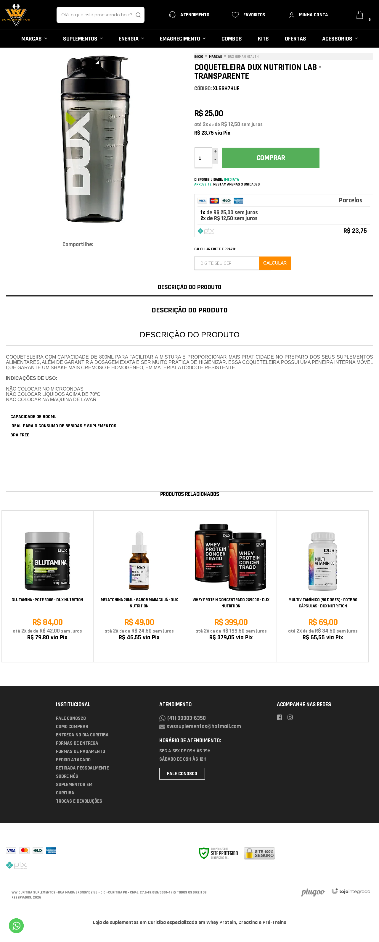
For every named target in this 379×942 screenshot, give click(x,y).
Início (198, 56)
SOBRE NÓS (67, 776)
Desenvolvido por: (312, 892)
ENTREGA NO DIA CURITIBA (82, 735)
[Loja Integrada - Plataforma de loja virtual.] (351, 891)
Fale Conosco (71, 718)
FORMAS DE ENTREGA (77, 743)
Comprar (271, 158)
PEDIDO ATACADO (73, 759)
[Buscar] (132, 15)
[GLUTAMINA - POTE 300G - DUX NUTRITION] (47, 586)
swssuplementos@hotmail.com (204, 726)
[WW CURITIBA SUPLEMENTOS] (16, 15)
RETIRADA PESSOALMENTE (82, 768)
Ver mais (231, 653)
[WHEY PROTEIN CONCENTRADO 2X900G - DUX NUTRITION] (231, 586)
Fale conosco (182, 773)
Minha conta (313, 14)
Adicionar (58, 653)
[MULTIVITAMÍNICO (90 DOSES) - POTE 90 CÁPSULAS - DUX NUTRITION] (322, 586)
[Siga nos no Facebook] (281, 718)
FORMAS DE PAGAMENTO (80, 751)
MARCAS (215, 56)
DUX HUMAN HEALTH (243, 56)
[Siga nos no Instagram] (292, 718)
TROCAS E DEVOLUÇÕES (79, 801)
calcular (275, 263)
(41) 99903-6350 (186, 718)
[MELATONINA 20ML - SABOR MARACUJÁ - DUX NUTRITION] (139, 586)
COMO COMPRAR (72, 726)
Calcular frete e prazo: (214, 249)
